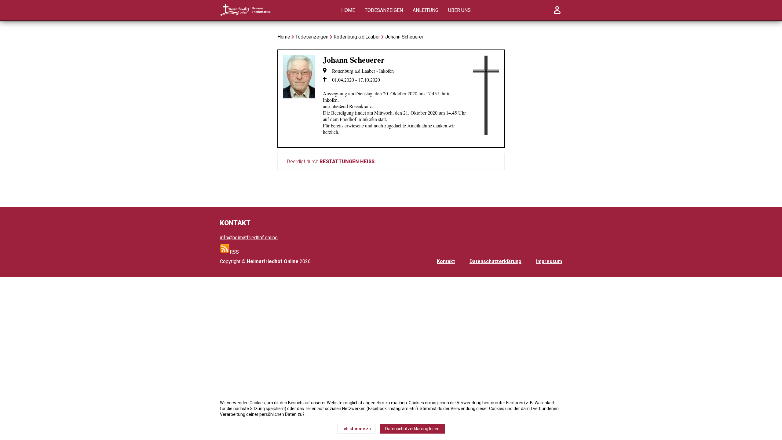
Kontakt (446, 261)
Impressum (549, 261)
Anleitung (425, 10)
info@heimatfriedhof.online (249, 237)
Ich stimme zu (356, 428)
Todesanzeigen (384, 10)
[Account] (557, 13)
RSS (234, 252)
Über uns (459, 10)
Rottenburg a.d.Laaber (357, 37)
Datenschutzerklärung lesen (412, 428)
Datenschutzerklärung (495, 261)
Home (348, 10)
